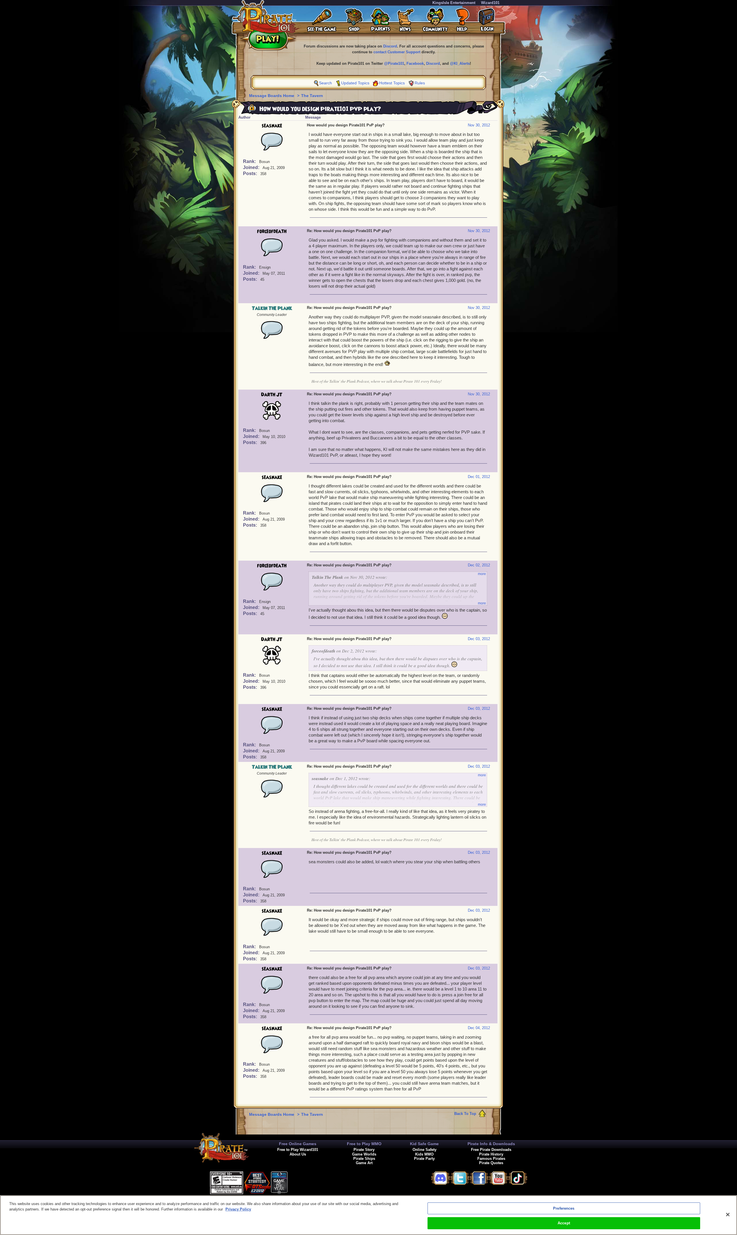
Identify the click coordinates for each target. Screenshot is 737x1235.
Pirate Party (424, 1158)
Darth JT (271, 394)
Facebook (415, 63)
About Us (298, 1154)
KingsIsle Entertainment (453, 3)
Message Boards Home (272, 95)
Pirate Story (364, 1149)
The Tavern (312, 95)
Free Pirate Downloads (491, 1149)
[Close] (727, 1214)
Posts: (250, 173)
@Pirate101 (394, 63)
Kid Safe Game (424, 1143)
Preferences (563, 1208)
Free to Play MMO (364, 1143)
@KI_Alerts (460, 63)
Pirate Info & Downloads (491, 1143)
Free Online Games (297, 1143)
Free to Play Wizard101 (297, 1149)
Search (325, 83)
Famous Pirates (491, 1158)
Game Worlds (364, 1154)
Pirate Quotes (491, 1163)
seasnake (272, 125)
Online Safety (424, 1149)
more (482, 574)
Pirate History (491, 1154)
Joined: (252, 167)
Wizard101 (490, 3)
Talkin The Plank (272, 308)
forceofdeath (271, 231)
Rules (420, 83)
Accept (564, 1223)
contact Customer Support (396, 52)
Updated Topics (355, 83)
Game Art (364, 1163)
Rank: (250, 161)
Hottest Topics (392, 83)
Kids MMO (424, 1154)
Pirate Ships (364, 1158)
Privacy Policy (238, 1209)
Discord (390, 46)
